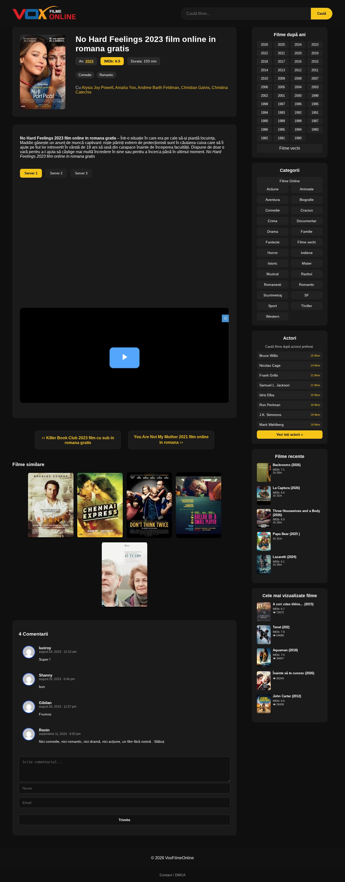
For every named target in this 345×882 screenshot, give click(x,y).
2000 (298, 96)
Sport (272, 306)
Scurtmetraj (272, 295)
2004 (298, 87)
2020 (298, 53)
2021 (281, 53)
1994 (264, 112)
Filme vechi (289, 148)
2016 (298, 61)
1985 (281, 129)
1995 (314, 104)
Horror (272, 253)
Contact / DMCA (172, 875)
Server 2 (56, 173)
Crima (272, 221)
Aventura (272, 200)
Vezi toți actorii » (290, 434)
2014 (264, 70)
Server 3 (81, 173)
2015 (314, 61)
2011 (314, 70)
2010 (264, 78)
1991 (314, 112)
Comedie (85, 75)
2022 (264, 53)
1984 (298, 129)
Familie (306, 231)
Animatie (307, 189)
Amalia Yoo (125, 87)
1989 (281, 121)
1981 (281, 138)
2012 (298, 70)
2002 (264, 96)
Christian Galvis (195, 87)
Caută (321, 13)
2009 (281, 78)
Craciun (307, 210)
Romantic (106, 75)
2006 (264, 87)
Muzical (272, 274)
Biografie (307, 200)
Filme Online (290, 181)
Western (272, 316)
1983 (314, 129)
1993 (281, 112)
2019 (314, 53)
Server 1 (30, 173)
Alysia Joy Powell (97, 87)
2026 (264, 45)
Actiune (273, 189)
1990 (264, 121)
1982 (264, 138)
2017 (281, 61)
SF (306, 295)
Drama (272, 231)
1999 (314, 96)
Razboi (306, 274)
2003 (314, 87)
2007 (314, 78)
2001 (281, 96)
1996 (298, 104)
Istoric (272, 263)
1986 (264, 129)
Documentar (306, 221)
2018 (264, 61)
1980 (298, 138)
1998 (264, 104)
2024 (298, 45)
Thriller (306, 306)
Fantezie (273, 242)
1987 (314, 121)
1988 (298, 121)
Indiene (307, 253)
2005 (281, 87)
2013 (281, 70)
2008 (298, 78)
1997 (281, 104)
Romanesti (272, 285)
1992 (298, 112)
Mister (307, 263)
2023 (89, 61)
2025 (281, 45)
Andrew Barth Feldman (158, 87)
